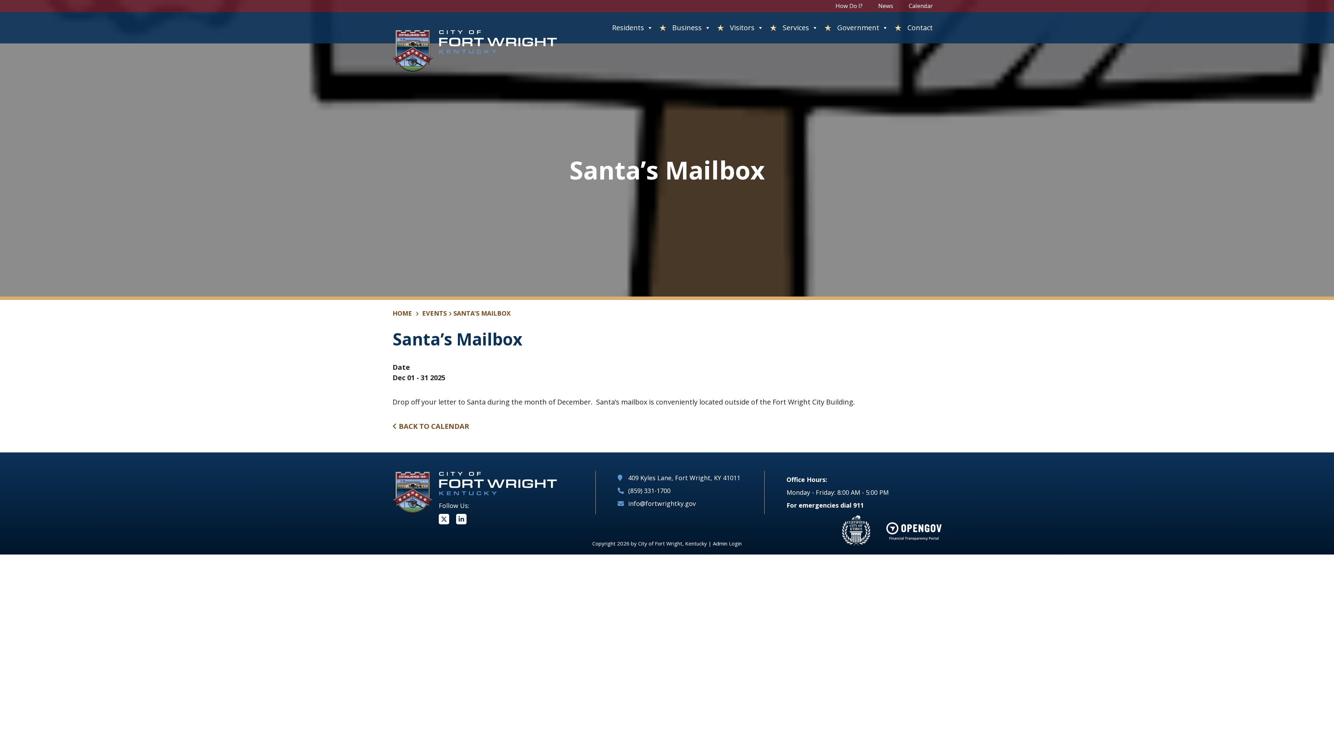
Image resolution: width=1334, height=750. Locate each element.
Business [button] (687, 27)
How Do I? (849, 6)
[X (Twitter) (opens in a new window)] (444, 519)
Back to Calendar (433, 426)
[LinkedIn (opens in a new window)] (461, 519)
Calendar (921, 6)
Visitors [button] (742, 27)
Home (402, 313)
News (885, 6)
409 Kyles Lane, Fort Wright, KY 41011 (684, 478)
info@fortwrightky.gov (662, 503)
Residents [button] (628, 27)
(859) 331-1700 (649, 490)
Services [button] (796, 27)
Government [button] (858, 27)
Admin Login (727, 543)
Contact (920, 27)
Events (434, 313)
